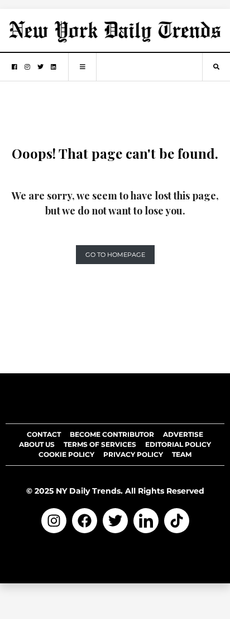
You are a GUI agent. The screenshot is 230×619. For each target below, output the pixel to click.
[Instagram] (53, 520)
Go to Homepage (115, 255)
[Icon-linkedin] (146, 520)
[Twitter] (115, 520)
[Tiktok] (176, 520)
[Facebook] (84, 520)
